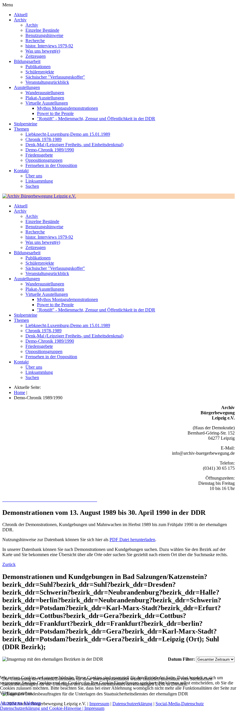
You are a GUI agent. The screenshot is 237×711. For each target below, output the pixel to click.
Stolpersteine (25, 123)
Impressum (94, 708)
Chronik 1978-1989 (43, 139)
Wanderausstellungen (44, 92)
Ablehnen (32, 703)
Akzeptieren (11, 703)
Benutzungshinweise (44, 35)
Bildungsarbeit (27, 61)
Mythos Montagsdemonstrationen (67, 108)
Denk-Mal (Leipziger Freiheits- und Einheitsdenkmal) (74, 144)
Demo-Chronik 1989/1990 (49, 149)
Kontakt (21, 170)
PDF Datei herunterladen (132, 539)
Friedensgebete (39, 155)
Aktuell (20, 14)
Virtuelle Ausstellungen (46, 103)
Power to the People (55, 113)
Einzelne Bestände (42, 30)
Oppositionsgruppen (43, 160)
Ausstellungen (27, 87)
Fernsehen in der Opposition (51, 165)
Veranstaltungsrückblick (47, 82)
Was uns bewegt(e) (42, 51)
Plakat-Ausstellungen (44, 97)
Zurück (9, 564)
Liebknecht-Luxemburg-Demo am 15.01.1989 (67, 134)
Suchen (32, 186)
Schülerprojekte (39, 71)
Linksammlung (39, 181)
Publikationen (38, 66)
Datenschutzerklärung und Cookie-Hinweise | (42, 708)
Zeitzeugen (35, 56)
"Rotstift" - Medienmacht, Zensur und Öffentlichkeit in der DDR (96, 118)
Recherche (35, 40)
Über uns (33, 175)
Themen (21, 129)
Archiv (20, 19)
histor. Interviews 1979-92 (49, 45)
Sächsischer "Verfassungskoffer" (55, 77)
